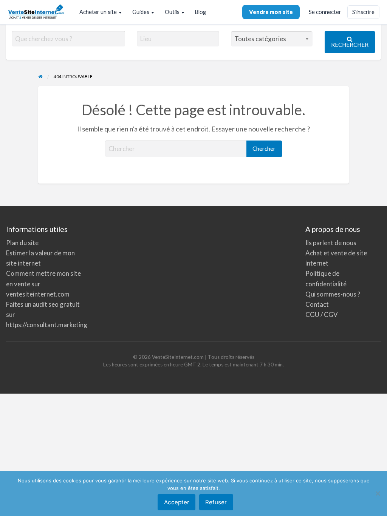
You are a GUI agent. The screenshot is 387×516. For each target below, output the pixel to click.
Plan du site (22, 243)
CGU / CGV (321, 314)
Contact (317, 304)
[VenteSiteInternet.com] (37, 12)
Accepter (176, 502)
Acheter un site (98, 12)
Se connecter (325, 12)
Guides (140, 12)
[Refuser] (377, 493)
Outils (172, 12)
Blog (200, 12)
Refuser (216, 502)
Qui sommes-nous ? (332, 294)
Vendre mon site (271, 12)
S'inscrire (363, 12)
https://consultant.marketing (46, 325)
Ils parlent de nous (330, 243)
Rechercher (349, 44)
